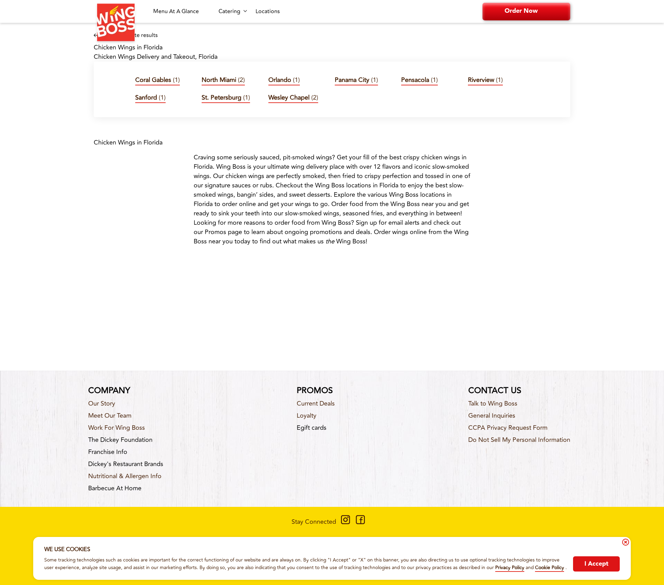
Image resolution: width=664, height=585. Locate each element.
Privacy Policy (509, 567)
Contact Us (494, 390)
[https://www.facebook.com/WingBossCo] (360, 522)
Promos (315, 390)
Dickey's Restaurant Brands (125, 464)
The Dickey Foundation (120, 440)
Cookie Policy (549, 567)
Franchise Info (107, 452)
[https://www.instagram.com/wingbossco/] (345, 522)
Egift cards (311, 428)
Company (109, 390)
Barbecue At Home (114, 488)
